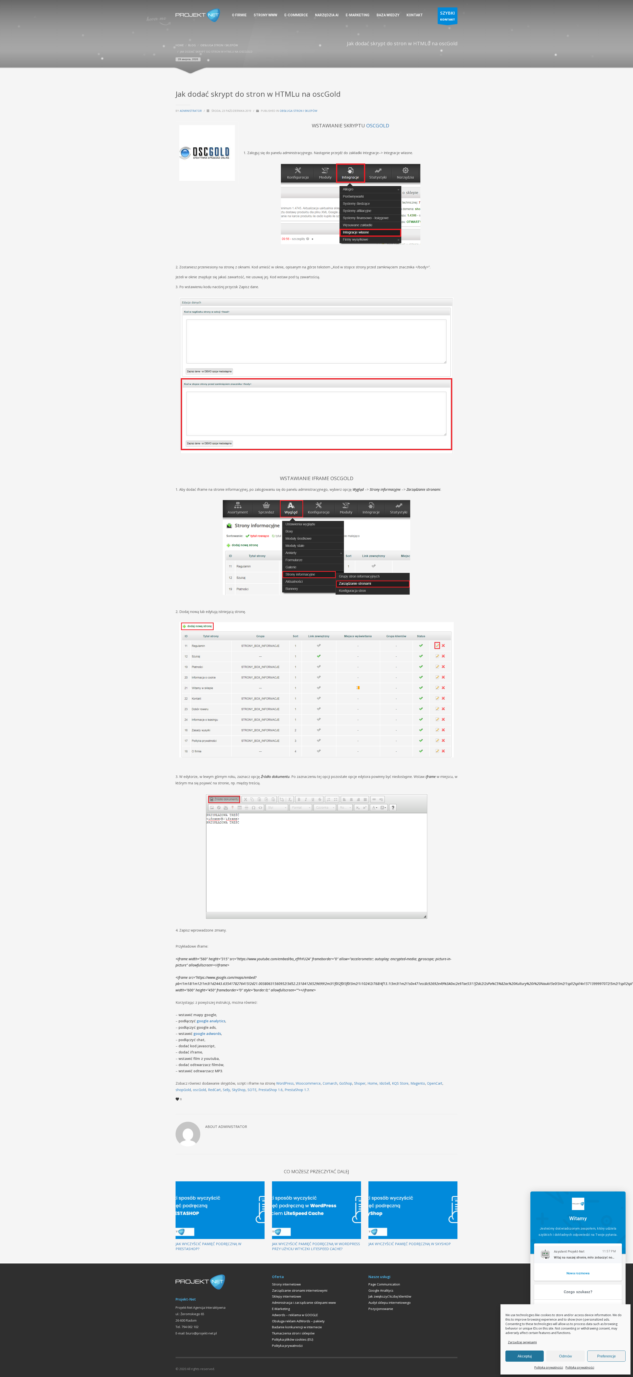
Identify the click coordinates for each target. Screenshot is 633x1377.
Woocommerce (308, 1083)
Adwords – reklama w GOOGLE (295, 1315)
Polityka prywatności (548, 1367)
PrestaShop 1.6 (270, 1089)
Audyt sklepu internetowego (389, 1302)
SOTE (252, 1089)
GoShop (345, 1083)
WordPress (285, 1083)
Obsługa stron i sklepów (298, 111)
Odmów (565, 1356)
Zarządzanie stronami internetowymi (299, 1290)
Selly (226, 1089)
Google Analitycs (380, 1290)
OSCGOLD (377, 125)
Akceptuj (525, 1356)
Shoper (359, 1083)
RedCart (214, 1089)
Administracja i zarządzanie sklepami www (304, 1302)
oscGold (199, 1089)
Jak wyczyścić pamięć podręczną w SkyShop (409, 1243)
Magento (417, 1083)
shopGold (183, 1089)
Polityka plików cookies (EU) (292, 1339)
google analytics (211, 1021)
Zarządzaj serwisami (522, 1342)
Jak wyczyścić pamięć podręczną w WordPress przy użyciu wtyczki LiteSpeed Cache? (316, 1246)
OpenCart (434, 1083)
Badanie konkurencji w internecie (297, 1327)
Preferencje (606, 1356)
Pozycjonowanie (380, 1309)
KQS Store (400, 1083)
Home (372, 1083)
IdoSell (384, 1083)
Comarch (330, 1083)
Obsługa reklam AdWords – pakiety (298, 1321)
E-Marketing (281, 1309)
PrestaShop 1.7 (297, 1089)
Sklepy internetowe (286, 1296)
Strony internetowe (286, 1284)
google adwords (207, 1033)
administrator (191, 111)
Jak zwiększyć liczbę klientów (389, 1296)
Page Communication (384, 1284)
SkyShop (239, 1089)
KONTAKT (447, 15)
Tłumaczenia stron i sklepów (293, 1333)
